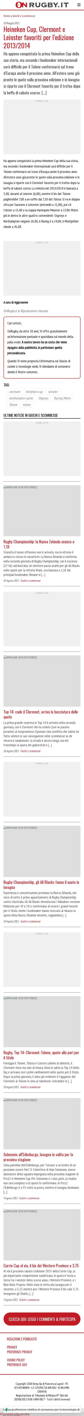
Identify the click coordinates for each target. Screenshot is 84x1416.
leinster (53, 391)
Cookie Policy (16, 1360)
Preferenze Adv (17, 1364)
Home (7, 16)
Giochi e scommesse (24, 16)
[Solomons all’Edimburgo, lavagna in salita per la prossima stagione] (42, 1124)
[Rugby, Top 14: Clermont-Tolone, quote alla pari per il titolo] (42, 1022)
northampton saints (21, 398)
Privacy (12, 1347)
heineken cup (34, 391)
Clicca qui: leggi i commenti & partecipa (42, 1319)
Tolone (13, 404)
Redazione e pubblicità (22, 1339)
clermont (14, 391)
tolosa (26, 404)
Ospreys (43, 398)
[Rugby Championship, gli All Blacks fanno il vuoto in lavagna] (42, 852)
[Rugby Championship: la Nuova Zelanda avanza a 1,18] (42, 511)
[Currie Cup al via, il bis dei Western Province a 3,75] (42, 1235)
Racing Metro (62, 398)
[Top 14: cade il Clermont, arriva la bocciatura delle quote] (42, 681)
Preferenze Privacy (19, 1352)
